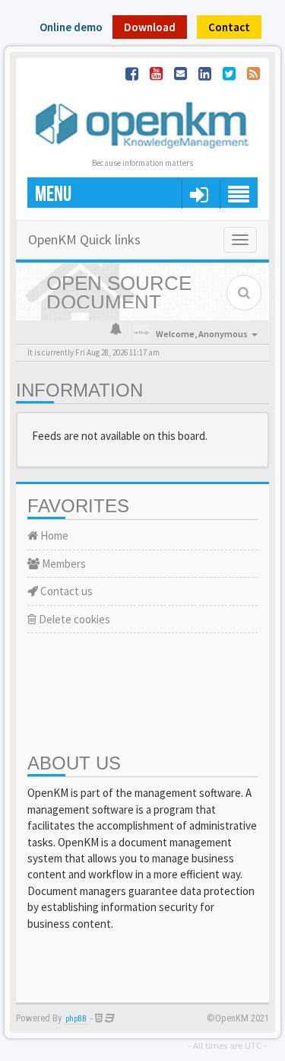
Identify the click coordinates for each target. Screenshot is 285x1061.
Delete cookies (73, 619)
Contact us (65, 591)
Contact (229, 27)
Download (150, 27)
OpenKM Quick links (84, 239)
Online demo (71, 27)
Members (63, 563)
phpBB (76, 1019)
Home (53, 535)
